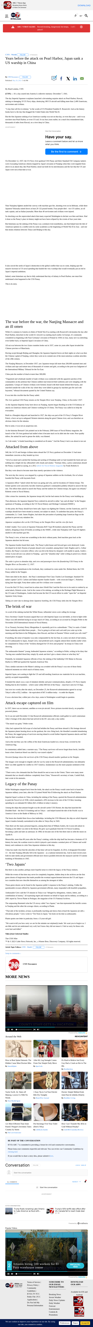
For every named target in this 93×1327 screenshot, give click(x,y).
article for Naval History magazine (50, 466)
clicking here (13, 1152)
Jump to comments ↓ (13, 953)
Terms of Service (33, 1282)
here (51, 1156)
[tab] (12, 1182)
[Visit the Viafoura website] (82, 1223)
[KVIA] (18, 15)
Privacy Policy (32, 1285)
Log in (78, 1165)
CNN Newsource (13, 77)
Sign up (83, 1165)
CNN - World (27, 947)
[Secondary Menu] (8, 16)
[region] (46, 1194)
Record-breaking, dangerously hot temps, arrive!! (53, 28)
